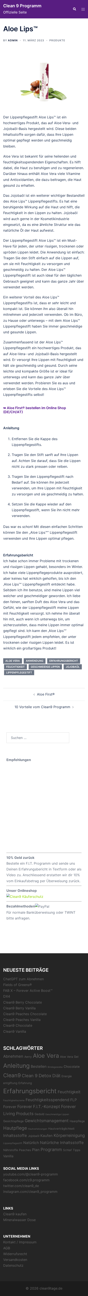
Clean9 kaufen (14, 1214)
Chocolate (72, 1067)
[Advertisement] (44, 807)
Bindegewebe (55, 1067)
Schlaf (67, 1150)
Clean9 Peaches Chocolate (25, 1014)
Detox (45, 1075)
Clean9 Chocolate (17, 1025)
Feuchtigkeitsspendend (47, 1099)
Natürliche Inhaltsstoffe (62, 1142)
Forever (9, 1106)
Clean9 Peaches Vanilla (22, 1019)
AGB (6, 1248)
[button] (74, 9)
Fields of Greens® (17, 985)
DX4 (6, 996)
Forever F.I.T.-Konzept (38, 1106)
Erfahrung (25, 1083)
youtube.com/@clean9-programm (30, 1174)
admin (13, 40)
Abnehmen (13, 1056)
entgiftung (10, 1083)
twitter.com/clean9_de (21, 1186)
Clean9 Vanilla (14, 1031)
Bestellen (39, 1066)
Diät (56, 1075)
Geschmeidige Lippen (45, 666)
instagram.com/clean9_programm (30, 1191)
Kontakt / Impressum (20, 1242)
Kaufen (46, 1135)
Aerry (28, 1056)
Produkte (57, 40)
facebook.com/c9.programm (26, 1180)
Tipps (76, 1150)
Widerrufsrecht (15, 1254)
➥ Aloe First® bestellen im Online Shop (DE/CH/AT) (34, 410)
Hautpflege (15, 1128)
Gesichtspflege (13, 1121)
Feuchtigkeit (15, 666)
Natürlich (31, 1142)
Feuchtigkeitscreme (14, 1100)
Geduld (39, 1114)
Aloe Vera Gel (69, 1056)
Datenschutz (13, 1265)
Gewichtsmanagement (47, 1120)
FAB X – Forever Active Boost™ (28, 990)
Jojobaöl (73, 666)
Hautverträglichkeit (61, 1128)
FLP (73, 1100)
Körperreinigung (69, 1135)
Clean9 (12, 1075)
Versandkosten (15, 1259)
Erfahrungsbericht (63, 660)
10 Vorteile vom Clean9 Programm (42, 707)
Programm (51, 1149)
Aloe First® (46, 694)
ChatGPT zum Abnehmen (23, 979)
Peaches (25, 1150)
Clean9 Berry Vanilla (19, 1008)
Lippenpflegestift (19, 672)
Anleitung (16, 1065)
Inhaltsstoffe (15, 1135)
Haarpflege (77, 1121)
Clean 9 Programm (22, 5)
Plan (36, 1149)
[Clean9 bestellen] (24, 896)
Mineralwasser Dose (19, 1220)
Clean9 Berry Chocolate (22, 1002)
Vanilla (8, 1156)
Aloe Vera (12, 660)
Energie (67, 1076)
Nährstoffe (10, 1150)
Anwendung (34, 660)
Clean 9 (30, 1075)
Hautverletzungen (37, 1129)
